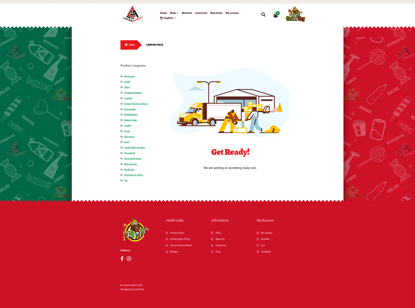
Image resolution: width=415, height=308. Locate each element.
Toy (126, 180)
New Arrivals (130, 164)
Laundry (128, 98)
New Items (216, 13)
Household (129, 153)
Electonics (129, 136)
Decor (127, 131)
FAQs (218, 233)
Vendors (174, 251)
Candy (127, 81)
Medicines (129, 169)
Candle (127, 125)
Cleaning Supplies (133, 92)
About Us (187, 13)
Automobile (130, 109)
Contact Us (201, 13)
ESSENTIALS (131, 114)
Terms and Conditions (181, 245)
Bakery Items (130, 120)
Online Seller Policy (180, 239)
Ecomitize (139, 289)
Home (163, 13)
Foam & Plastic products (136, 103)
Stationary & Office (133, 175)
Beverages (129, 76)
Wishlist (265, 239)
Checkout (265, 251)
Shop (173, 13)
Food (126, 142)
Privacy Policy (177, 233)
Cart (263, 245)
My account (232, 13)
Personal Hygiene (133, 158)
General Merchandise (134, 147)
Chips (127, 87)
